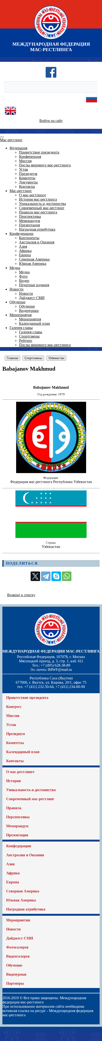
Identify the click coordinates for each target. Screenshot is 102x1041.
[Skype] (56, 576)
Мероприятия (20, 315)
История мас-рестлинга (38, 199)
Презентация (29, 225)
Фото (23, 276)
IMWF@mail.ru (60, 670)
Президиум (28, 174)
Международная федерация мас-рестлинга (51, 651)
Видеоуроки (29, 311)
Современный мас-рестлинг (42, 208)
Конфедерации (21, 234)
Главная (12, 358)
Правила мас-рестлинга (38, 212)
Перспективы (30, 216)
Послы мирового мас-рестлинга (45, 165)
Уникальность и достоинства (42, 204)
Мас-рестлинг (11, 140)
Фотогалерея (17, 947)
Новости (16, 289)
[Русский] (91, 103)
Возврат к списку (21, 595)
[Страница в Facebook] (51, 77)
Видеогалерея (18, 956)
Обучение (17, 302)
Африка (25, 251)
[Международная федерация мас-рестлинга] (51, 39)
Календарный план (34, 323)
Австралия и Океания (36, 242)
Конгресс (14, 707)
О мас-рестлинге (32, 195)
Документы (28, 182)
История (13, 781)
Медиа (14, 268)
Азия (23, 246)
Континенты (29, 238)
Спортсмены (29, 336)
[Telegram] (46, 576)
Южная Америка (32, 263)
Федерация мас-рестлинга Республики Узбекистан (51, 482)
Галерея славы (21, 328)
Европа (25, 255)
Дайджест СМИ (32, 298)
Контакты (27, 186)
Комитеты (27, 178)
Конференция (30, 157)
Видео (24, 281)
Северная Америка (34, 259)
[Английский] (10, 115)
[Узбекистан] (51, 537)
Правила (13, 808)
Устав (23, 169)
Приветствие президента (39, 152)
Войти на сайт (51, 121)
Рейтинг (25, 341)
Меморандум (29, 221)
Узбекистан (56, 358)
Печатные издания (34, 285)
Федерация (18, 148)
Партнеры (15, 983)
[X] (35, 576)
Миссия (25, 161)
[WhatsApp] (66, 576)
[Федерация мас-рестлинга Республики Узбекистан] (51, 472)
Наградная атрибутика (37, 229)
